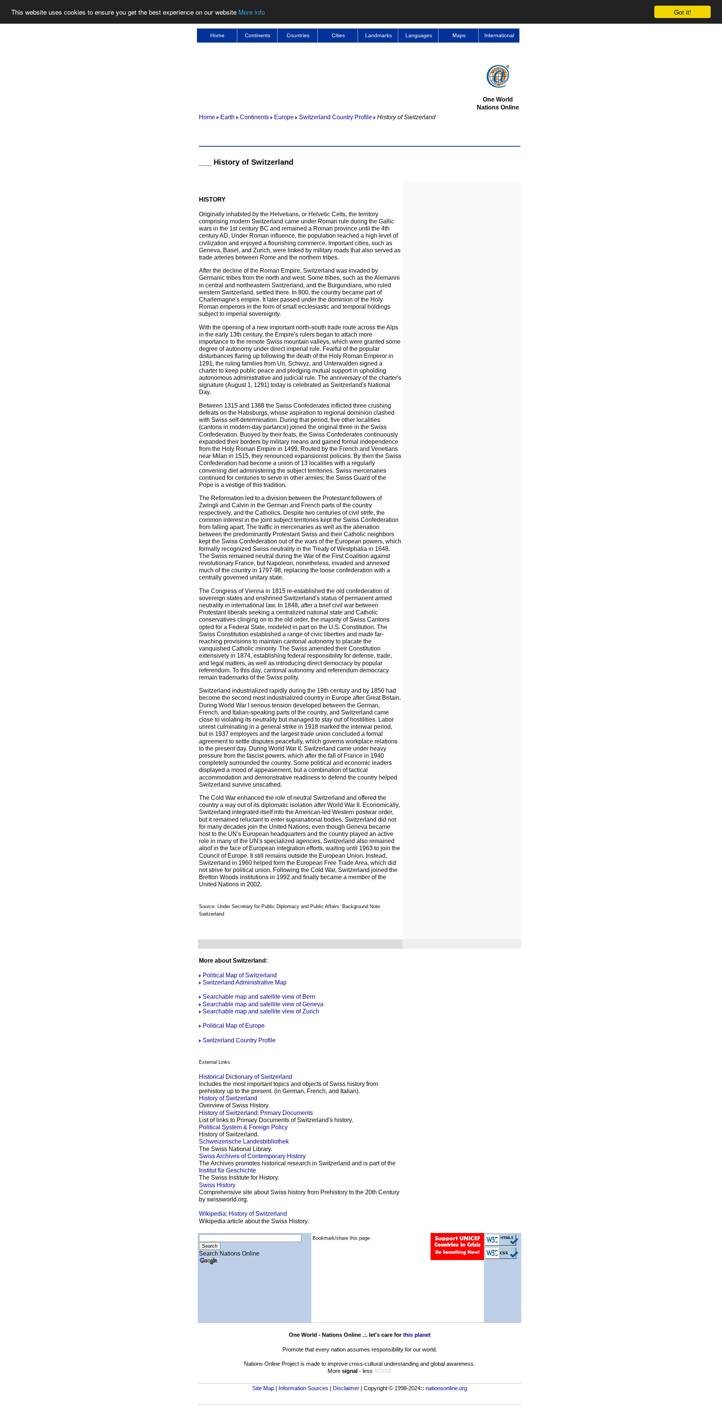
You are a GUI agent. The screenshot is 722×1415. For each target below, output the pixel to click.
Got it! (682, 12)
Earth (227, 117)
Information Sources (303, 1388)
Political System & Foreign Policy (243, 1127)
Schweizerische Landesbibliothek (244, 1141)
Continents (257, 35)
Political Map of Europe (233, 1025)
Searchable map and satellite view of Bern (259, 996)
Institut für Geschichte (227, 1170)
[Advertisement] (336, 82)
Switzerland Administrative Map (245, 982)
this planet (417, 1335)
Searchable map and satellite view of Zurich (261, 1011)
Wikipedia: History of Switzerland (243, 1213)
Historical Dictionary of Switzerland (245, 1077)
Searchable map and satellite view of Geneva (263, 1004)
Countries (298, 35)
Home (217, 35)
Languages (418, 35)
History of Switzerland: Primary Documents (256, 1113)
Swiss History (217, 1185)
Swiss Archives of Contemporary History (252, 1156)
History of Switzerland (228, 1098)
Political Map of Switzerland (240, 975)
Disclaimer (346, 1388)
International (499, 35)
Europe (284, 117)
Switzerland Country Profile (335, 117)
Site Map (263, 1388)
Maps (459, 35)
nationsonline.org (446, 1388)
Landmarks (378, 35)
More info (251, 12)
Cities (338, 35)
